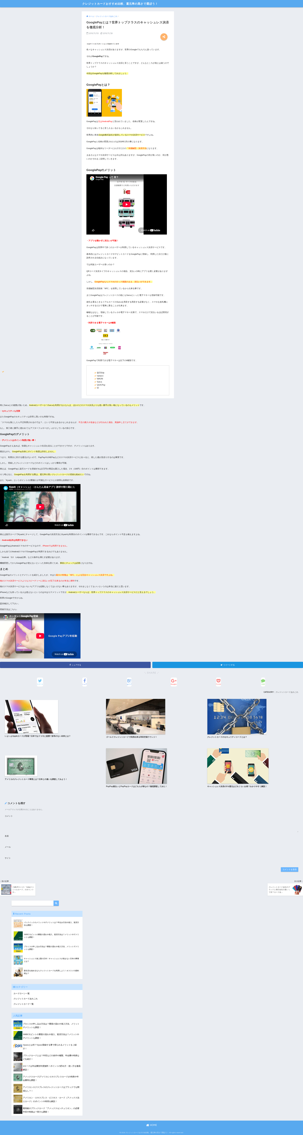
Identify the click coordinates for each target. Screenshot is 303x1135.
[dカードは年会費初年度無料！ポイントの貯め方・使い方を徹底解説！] (47, 1063)
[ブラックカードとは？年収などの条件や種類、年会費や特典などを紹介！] (47, 1052)
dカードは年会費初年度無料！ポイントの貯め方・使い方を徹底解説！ (51, 1068)
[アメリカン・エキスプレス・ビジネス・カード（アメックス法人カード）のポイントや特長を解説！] (47, 1094)
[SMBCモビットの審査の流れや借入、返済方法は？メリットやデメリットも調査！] (47, 1031)
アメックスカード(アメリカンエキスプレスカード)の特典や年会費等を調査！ (51, 1078)
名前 (7, 836)
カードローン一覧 (21, 993)
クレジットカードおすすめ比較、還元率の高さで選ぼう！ (120, 3)
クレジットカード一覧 (23, 1004)
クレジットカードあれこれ (287, 692)
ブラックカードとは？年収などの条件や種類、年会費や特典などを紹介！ (51, 1057)
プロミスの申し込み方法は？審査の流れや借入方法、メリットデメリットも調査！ (51, 1026)
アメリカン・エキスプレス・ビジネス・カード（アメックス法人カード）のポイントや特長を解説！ (51, 1100)
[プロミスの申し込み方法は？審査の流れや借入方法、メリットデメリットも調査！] (47, 1020)
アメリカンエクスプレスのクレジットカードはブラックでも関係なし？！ (51, 1089)
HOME (153, 1125)
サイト (8, 858)
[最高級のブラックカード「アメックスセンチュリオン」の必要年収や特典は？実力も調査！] (47, 1105)
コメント (9, 816)
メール (8, 847)
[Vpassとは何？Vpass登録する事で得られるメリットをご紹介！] (47, 1041)
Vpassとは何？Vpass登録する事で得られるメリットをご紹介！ (50, 1047)
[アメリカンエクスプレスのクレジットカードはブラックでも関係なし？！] (47, 1084)
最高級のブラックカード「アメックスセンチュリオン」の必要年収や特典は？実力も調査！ (51, 1110)
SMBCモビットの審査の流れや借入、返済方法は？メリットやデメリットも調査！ (51, 1036)
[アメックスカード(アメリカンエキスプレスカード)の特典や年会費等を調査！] (47, 1073)
